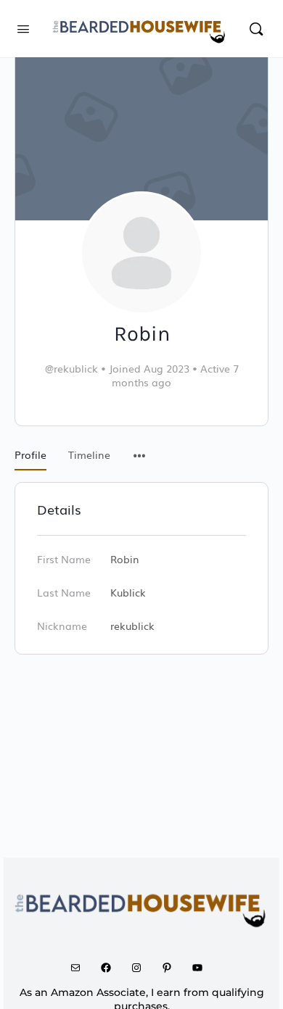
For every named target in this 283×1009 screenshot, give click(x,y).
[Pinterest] (172, 968)
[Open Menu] (23, 27)
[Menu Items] (139, 448)
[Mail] (80, 968)
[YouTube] (202, 968)
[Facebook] (111, 968)
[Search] (256, 28)
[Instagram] (141, 968)
